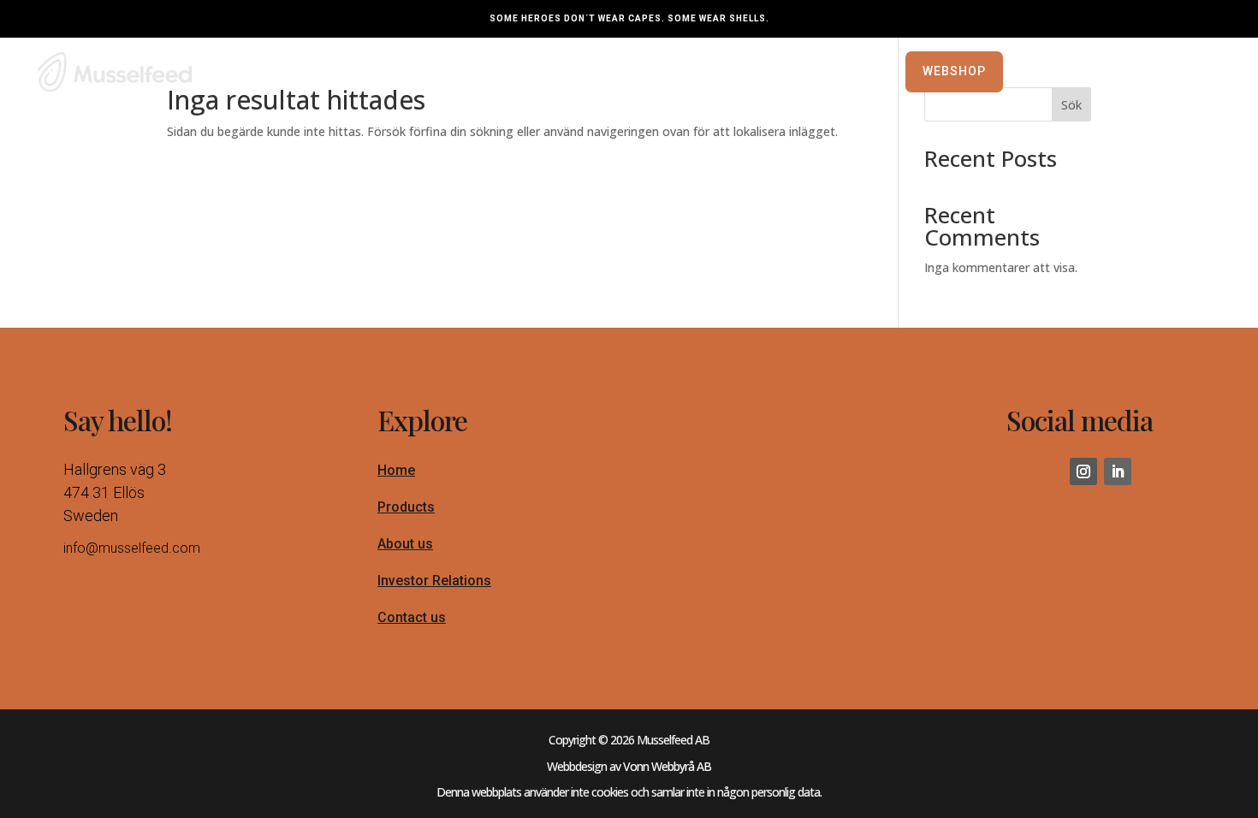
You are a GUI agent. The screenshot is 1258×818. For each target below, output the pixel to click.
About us (405, 544)
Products (406, 507)
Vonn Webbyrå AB (667, 766)
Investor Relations (434, 580)
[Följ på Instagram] (1083, 471)
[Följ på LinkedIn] (1117, 471)
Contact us (411, 617)
